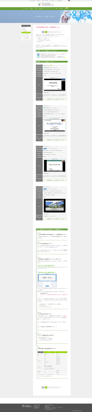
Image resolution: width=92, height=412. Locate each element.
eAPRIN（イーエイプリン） (26, 35)
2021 (57, 387)
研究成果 (61, 8)
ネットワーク (47, 8)
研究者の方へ (39, 0)
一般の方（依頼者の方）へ (33, 0)
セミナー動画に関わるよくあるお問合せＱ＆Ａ (44, 40)
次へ (60, 387)
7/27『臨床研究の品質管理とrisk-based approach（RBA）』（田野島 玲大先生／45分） (51, 57)
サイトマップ (57, 0)
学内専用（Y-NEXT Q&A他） (45, 0)
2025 (48, 387)
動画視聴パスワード (41, 41)
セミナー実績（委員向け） (25, 38)
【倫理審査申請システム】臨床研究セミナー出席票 (55, 99)
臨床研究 (31, 8)
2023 (53, 387)
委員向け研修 (24, 29)
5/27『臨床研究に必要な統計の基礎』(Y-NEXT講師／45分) (47, 55)
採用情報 (66, 8)
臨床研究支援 (40, 8)
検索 (69, 0)
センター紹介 (25, 8)
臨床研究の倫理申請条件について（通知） (59, 236)
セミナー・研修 (55, 8)
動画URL (45, 92)
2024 (50, 387)
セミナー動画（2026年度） (26, 32)
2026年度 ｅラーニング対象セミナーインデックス (45, 37)
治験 (36, 8)
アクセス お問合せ (52, 0)
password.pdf (43, 293)
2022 (55, 387)
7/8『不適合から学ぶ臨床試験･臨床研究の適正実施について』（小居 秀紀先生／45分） (51, 56)
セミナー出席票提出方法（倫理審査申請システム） (47, 326)
